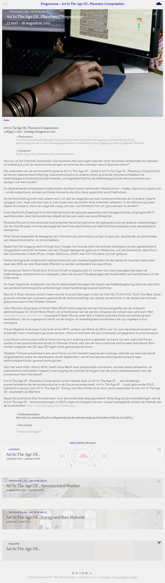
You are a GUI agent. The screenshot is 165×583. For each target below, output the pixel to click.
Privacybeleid (120, 577)
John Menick (67, 143)
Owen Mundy (83, 143)
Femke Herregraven (96, 140)
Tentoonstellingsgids (29, 431)
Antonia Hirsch (117, 140)
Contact (133, 577)
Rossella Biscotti (43, 140)
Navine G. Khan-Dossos (44, 143)
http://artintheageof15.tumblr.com (51, 405)
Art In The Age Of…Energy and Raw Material (45, 518)
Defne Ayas (22, 154)
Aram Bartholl (24, 140)
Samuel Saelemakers (62, 154)
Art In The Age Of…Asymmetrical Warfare (43, 486)
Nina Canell (60, 140)
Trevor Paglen (100, 143)
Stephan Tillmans (134, 143)
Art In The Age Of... (23, 455)
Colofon (106, 577)
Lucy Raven (115, 143)
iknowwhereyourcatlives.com (23, 315)
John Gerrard (76, 140)
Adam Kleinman (39, 154)
